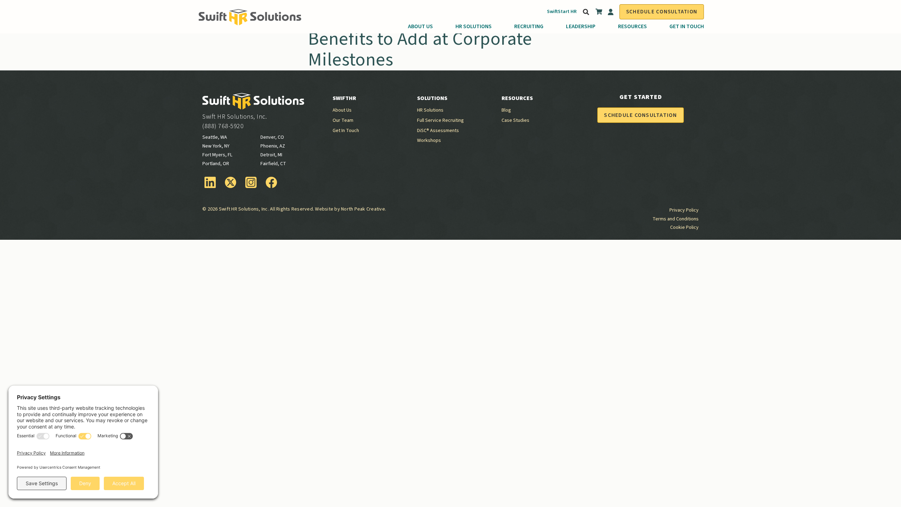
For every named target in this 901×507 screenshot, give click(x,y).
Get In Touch (686, 26)
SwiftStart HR (561, 11)
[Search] (585, 12)
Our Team (343, 120)
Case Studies (515, 120)
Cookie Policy (684, 227)
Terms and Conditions (676, 219)
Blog (506, 110)
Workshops (429, 140)
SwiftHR (344, 98)
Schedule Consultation (661, 11)
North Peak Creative (363, 209)
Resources (632, 26)
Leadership (581, 26)
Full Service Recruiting (440, 120)
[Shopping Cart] (599, 13)
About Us (420, 26)
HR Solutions (473, 26)
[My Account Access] (610, 12)
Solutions (432, 98)
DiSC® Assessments (438, 130)
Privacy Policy (684, 210)
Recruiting (528, 26)
